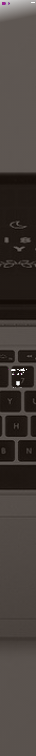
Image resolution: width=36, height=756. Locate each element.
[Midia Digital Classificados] (6, 3)
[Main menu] (33, 3)
